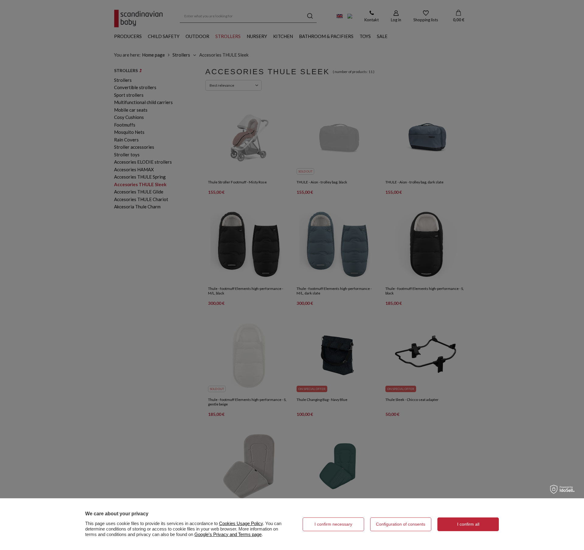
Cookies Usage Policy (241, 523)
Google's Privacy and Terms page (228, 534)
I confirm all (468, 524)
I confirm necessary (333, 524)
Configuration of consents (400, 524)
